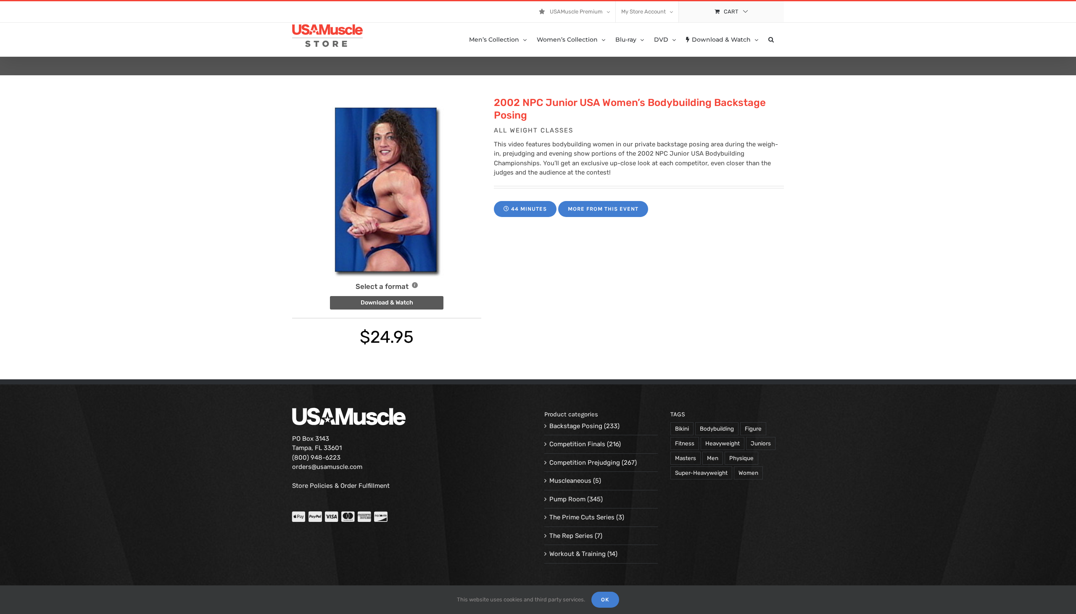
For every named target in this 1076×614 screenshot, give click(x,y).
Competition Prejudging (584, 462)
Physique (741, 458)
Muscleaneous (570, 480)
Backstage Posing (575, 426)
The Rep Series (571, 536)
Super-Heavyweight (701, 472)
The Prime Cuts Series (581, 517)
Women (748, 472)
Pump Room (567, 499)
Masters (685, 458)
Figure (753, 428)
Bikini (682, 428)
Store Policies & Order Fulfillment (341, 486)
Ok (605, 599)
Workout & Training (577, 554)
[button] (771, 39)
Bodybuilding (717, 428)
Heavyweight (722, 443)
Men (712, 458)
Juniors (761, 443)
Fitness (684, 443)
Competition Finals (577, 444)
